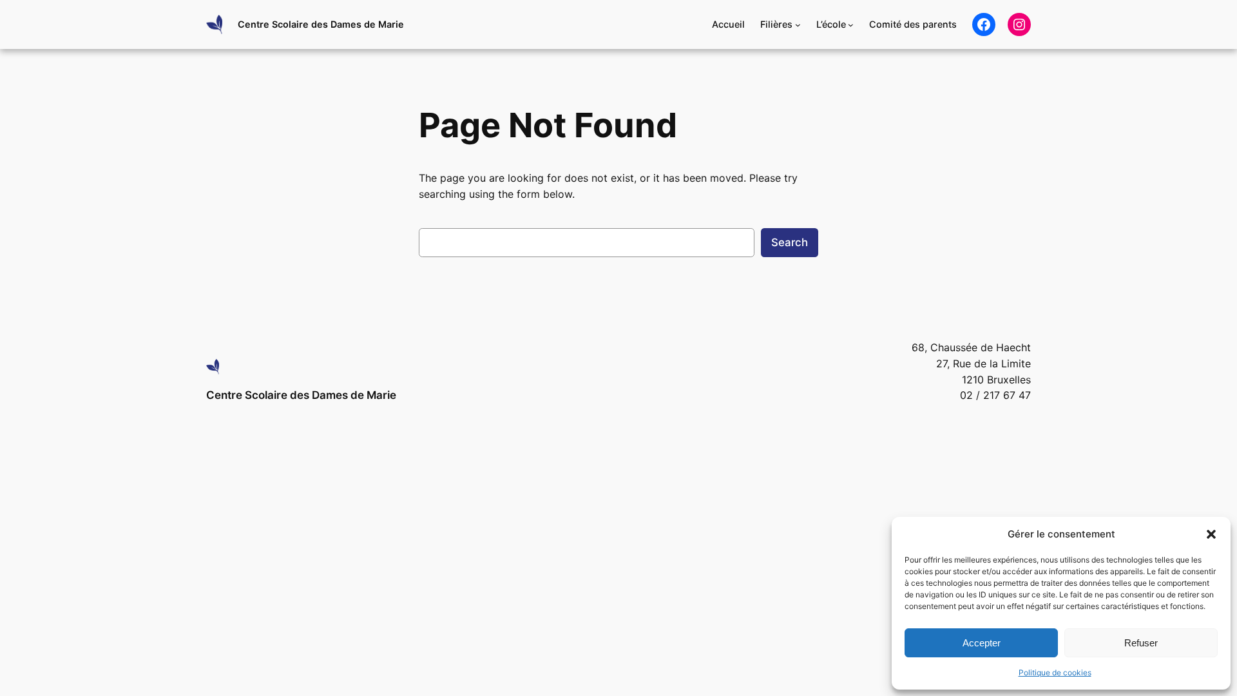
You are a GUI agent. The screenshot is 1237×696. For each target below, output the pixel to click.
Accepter (982, 642)
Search (789, 242)
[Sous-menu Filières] (798, 25)
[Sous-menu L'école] (851, 25)
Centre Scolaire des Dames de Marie (321, 24)
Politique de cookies (1055, 672)
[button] (1211, 534)
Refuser (1141, 642)
